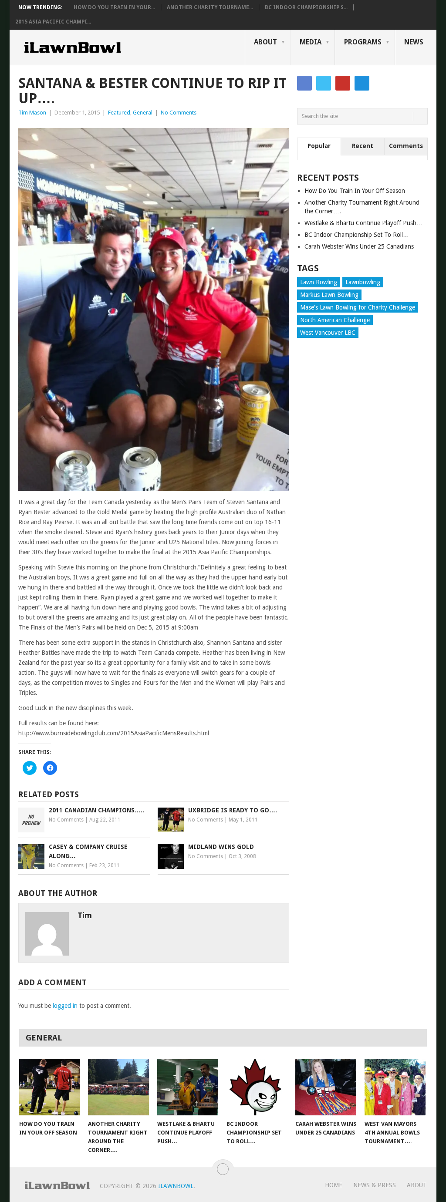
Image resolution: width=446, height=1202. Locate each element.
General (142, 112)
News (413, 42)
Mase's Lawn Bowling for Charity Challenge (357, 307)
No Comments (178, 112)
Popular (319, 145)
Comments (406, 145)
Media (310, 42)
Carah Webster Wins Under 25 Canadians (359, 246)
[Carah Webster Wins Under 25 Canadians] (325, 1087)
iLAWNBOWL (175, 1185)
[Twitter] (323, 83)
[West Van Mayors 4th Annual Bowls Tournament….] (395, 1087)
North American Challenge (335, 319)
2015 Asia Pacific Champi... (53, 22)
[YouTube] (342, 83)
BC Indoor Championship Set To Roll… (356, 234)
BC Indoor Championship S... (306, 7)
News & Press (374, 1185)
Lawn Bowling (318, 282)
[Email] (362, 83)
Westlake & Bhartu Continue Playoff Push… (363, 222)
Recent (362, 145)
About (265, 42)
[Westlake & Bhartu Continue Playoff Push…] (187, 1087)
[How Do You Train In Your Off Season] (49, 1087)
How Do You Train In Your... (114, 7)
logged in (65, 1005)
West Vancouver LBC (327, 332)
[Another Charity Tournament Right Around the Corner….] (118, 1087)
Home (333, 1185)
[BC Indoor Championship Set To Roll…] (256, 1087)
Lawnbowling (362, 282)
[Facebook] (304, 83)
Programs (363, 42)
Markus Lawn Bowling (329, 294)
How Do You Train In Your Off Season (354, 190)
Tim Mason (32, 112)
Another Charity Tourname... (210, 7)
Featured (119, 112)
